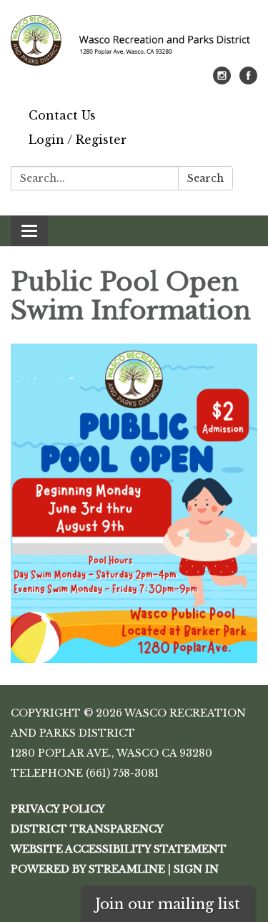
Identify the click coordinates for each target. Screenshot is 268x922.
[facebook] (248, 80)
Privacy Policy (58, 808)
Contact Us (62, 115)
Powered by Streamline (88, 869)
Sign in (196, 869)
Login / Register (77, 139)
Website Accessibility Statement (119, 849)
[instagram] (222, 80)
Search (205, 178)
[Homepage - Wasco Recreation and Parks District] (134, 40)
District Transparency (87, 828)
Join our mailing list (167, 904)
